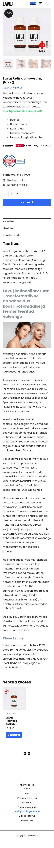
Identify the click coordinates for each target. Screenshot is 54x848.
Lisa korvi (27, 202)
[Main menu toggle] (48, 4)
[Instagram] (29, 753)
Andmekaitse (27, 784)
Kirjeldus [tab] (8, 221)
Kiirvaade (14, 707)
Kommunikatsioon (27, 798)
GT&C (27, 789)
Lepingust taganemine (27, 811)
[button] (33, 3)
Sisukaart (27, 802)
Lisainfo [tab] (8, 228)
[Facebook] (25, 753)
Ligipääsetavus (27, 815)
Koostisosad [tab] (11, 235)
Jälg (27, 793)
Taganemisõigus (27, 806)
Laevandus (27, 820)
